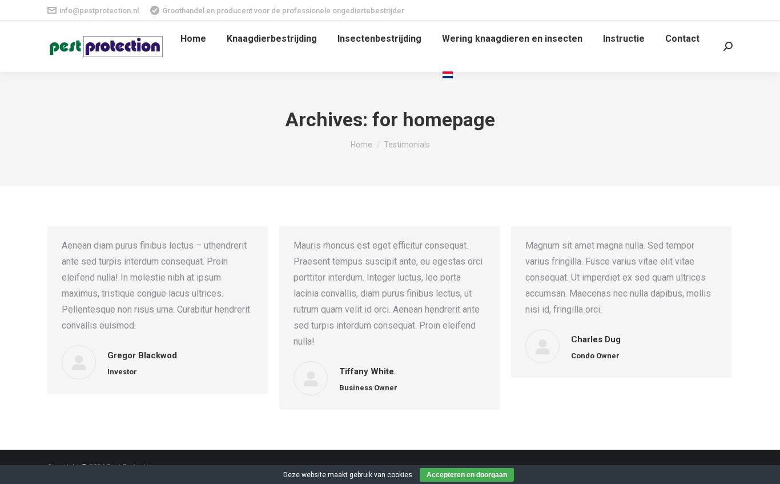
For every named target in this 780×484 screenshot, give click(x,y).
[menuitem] (193, 39)
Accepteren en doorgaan (467, 475)
